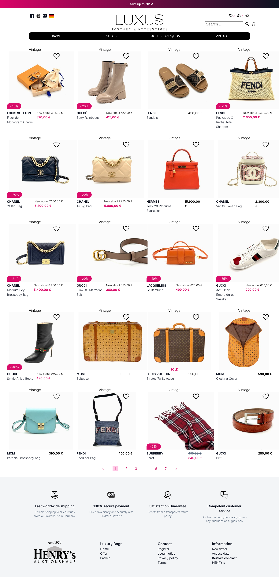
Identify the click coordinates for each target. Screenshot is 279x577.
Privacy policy (168, 558)
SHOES (111, 36)
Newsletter (219, 549)
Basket (105, 558)
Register (163, 549)
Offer (103, 553)
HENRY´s (218, 562)
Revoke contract (224, 558)
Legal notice (166, 553)
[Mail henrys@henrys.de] (45, 16)
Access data (220, 553)
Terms (162, 562)
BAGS (56, 36)
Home (104, 549)
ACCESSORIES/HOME (166, 36)
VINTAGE (222, 36)
